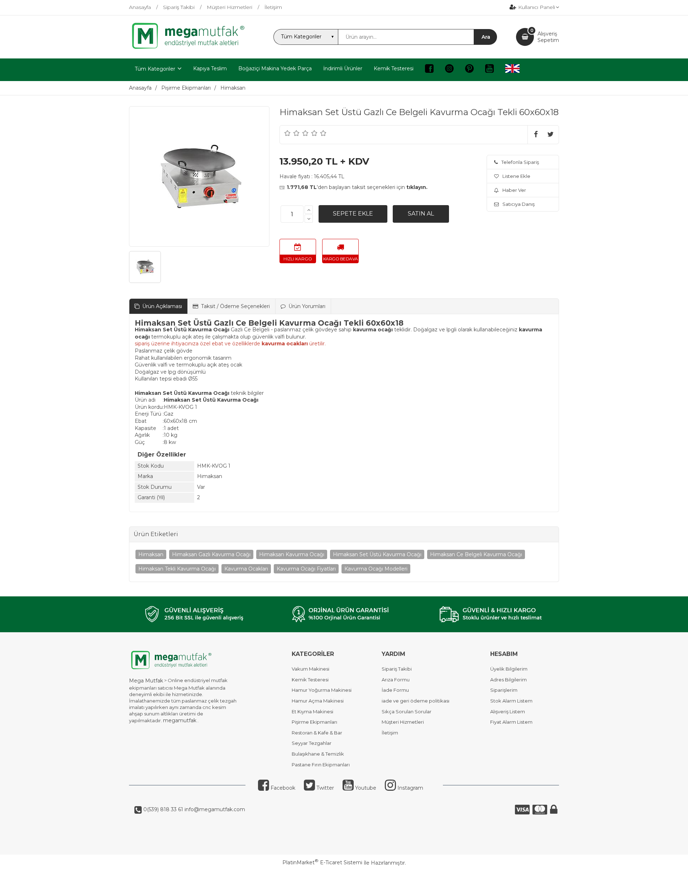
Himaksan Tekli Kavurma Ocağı (177, 569)
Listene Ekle (516, 176)
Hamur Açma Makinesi (318, 701)
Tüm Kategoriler (155, 69)
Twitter (324, 788)
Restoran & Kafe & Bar (317, 733)
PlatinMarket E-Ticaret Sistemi (322, 862)
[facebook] (429, 69)
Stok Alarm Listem (511, 701)
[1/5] (287, 133)
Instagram (409, 788)
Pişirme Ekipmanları (314, 722)
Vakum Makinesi (310, 669)
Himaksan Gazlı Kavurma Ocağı (211, 554)
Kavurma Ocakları (246, 569)
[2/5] (292, 133)
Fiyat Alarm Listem (511, 722)
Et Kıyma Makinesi (312, 711)
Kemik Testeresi (310, 679)
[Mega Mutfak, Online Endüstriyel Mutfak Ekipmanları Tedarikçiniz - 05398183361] (191, 48)
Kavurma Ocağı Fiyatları (306, 569)
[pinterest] (469, 69)
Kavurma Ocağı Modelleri (375, 569)
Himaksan (150, 554)
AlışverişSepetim (548, 36)
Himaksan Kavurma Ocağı (291, 554)
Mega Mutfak (146, 680)
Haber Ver (514, 190)
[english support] (512, 69)
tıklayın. (416, 187)
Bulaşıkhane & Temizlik (318, 754)
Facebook (282, 788)
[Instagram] (449, 69)
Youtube (365, 788)
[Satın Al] (421, 213)
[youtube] (489, 69)
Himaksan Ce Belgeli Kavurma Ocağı (476, 554)
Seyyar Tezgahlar (311, 743)
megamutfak (179, 720)
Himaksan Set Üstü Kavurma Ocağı (377, 554)
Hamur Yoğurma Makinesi (322, 690)
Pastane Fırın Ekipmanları (321, 764)
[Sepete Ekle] (353, 213)
